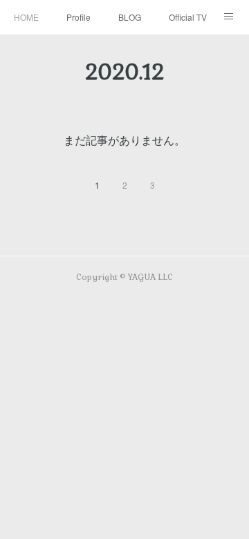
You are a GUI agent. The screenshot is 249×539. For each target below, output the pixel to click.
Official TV (188, 17)
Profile (78, 17)
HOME (26, 17)
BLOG (129, 17)
